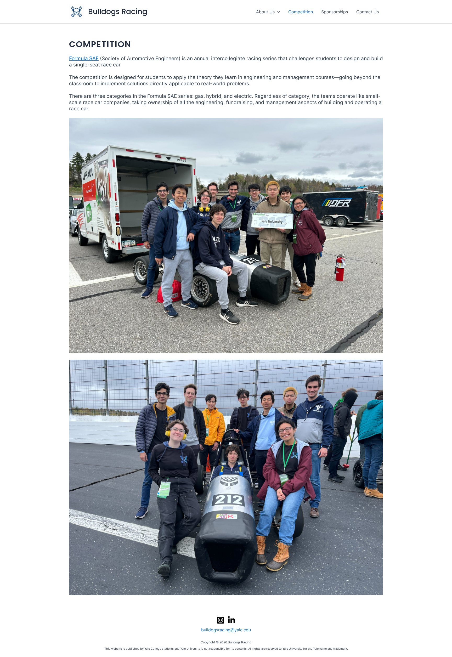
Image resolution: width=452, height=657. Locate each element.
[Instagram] (220, 620)
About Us (265, 11)
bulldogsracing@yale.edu (226, 629)
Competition (300, 11)
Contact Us (367, 11)
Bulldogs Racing (117, 12)
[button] (277, 11)
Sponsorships (334, 11)
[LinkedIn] (231, 620)
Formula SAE (84, 58)
